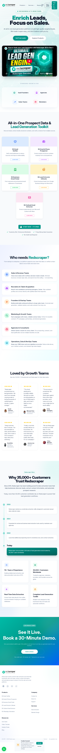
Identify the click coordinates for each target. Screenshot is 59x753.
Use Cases (4, 721)
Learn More (15, 159)
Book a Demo (29, 651)
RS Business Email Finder (8, 702)
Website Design (35, 712)
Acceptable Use (53, 739)
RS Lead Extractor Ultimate (8, 705)
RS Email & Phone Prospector (9, 699)
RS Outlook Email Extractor (8, 708)
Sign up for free (54, 5)
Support (33, 701)
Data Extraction (35, 709)
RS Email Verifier (6, 696)
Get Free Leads (20, 38)
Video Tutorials (6, 724)
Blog (3, 730)
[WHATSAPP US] (4, 749)
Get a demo (47, 5)
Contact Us (34, 696)
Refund (45, 739)
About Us (33, 699)
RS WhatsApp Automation (8, 711)
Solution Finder (5, 727)
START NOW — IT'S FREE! (31, 227)
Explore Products (38, 38)
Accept (39, 743)
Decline (39, 746)
